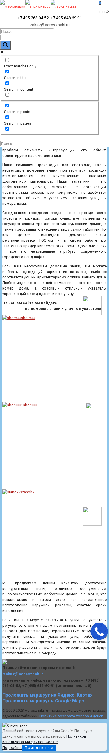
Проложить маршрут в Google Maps (43, 701)
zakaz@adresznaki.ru (50, 25)
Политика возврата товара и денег (71, 716)
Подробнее (12, 747)
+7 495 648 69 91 (66, 18)
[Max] (92, 313)
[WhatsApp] (94, 419)
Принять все (39, 747)
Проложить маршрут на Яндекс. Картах (47, 695)
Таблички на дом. (43, 203)
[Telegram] (92, 524)
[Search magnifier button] (5, 45)
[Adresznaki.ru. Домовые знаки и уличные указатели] (38, 7)
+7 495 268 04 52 (33, 18)
